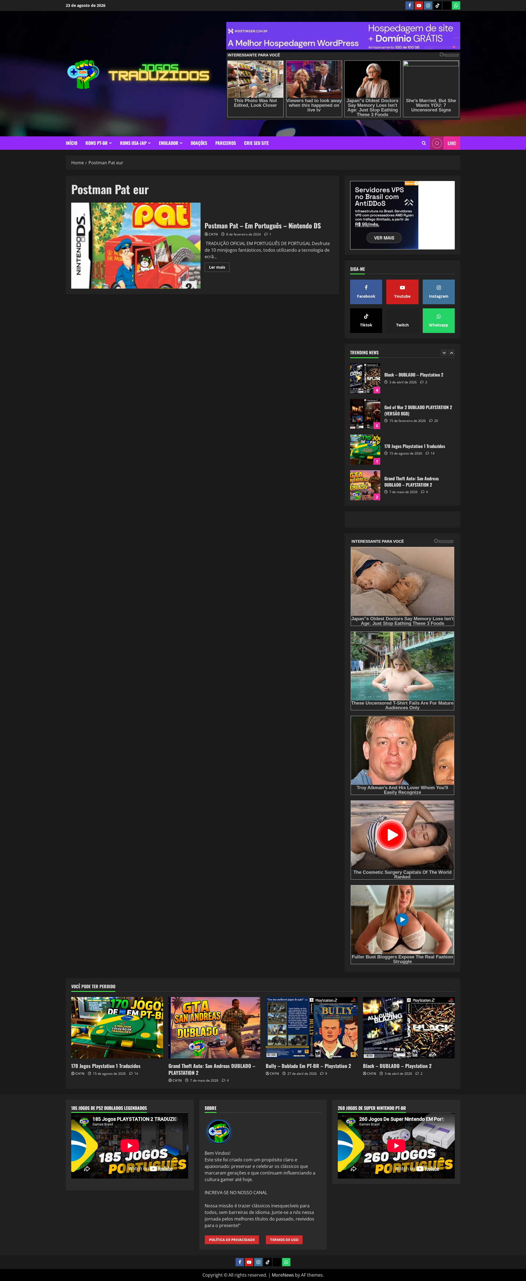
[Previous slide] (444, 353)
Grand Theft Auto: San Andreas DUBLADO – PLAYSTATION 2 (365, 450)
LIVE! (452, 143)
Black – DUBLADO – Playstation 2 (397, 1065)
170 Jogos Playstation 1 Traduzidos (365, 414)
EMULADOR (168, 143)
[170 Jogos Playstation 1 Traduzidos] (117, 1027)
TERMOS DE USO (284, 1239)
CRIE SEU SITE (256, 143)
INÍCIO (71, 143)
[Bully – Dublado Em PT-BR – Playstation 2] (312, 1027)
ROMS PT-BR (96, 143)
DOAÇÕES (199, 143)
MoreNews (283, 1275)
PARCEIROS (225, 143)
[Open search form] (424, 143)
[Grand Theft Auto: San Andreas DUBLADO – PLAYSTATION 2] (214, 1027)
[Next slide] (451, 353)
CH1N (213, 234)
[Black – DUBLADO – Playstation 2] (409, 1027)
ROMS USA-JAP (133, 143)
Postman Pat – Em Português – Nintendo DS (136, 246)
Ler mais (219, 268)
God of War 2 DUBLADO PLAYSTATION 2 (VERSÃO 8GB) (365, 378)
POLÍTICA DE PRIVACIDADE (232, 1239)
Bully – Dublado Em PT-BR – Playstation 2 (365, 485)
